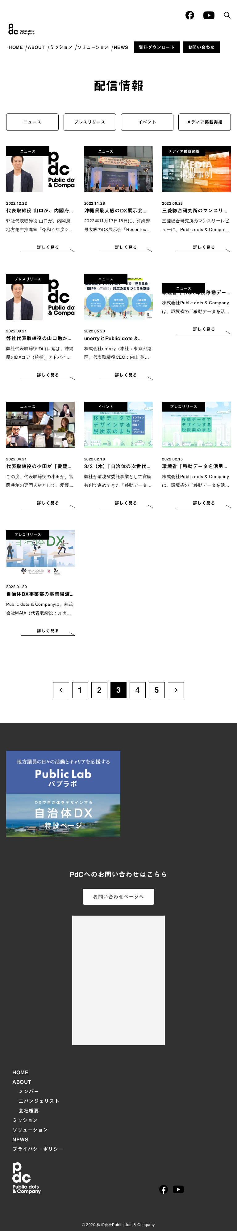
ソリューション (93, 47)
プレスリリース (90, 122)
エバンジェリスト (39, 1101)
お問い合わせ (201, 47)
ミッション (61, 47)
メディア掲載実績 (204, 122)
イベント (147, 122)
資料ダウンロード (157, 47)
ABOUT (36, 47)
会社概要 (29, 1110)
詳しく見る (48, 247)
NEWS (121, 47)
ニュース (32, 122)
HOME (16, 47)
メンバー (29, 1091)
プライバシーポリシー (38, 1149)
